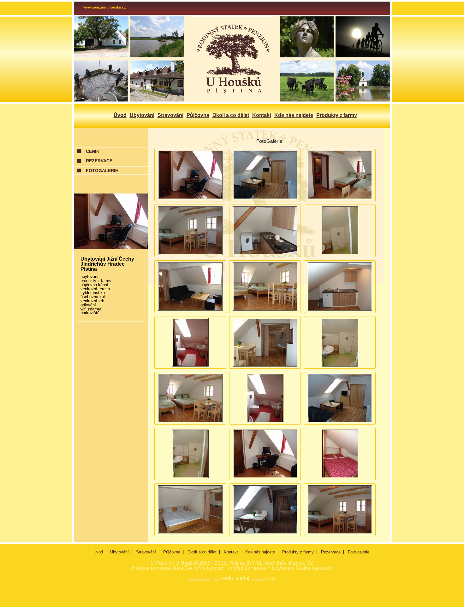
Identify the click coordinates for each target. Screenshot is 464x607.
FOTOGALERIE (102, 170)
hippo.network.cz (200, 579)
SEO (218, 579)
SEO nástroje (260, 579)
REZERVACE (99, 160)
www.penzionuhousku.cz (104, 7)
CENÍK (92, 151)
